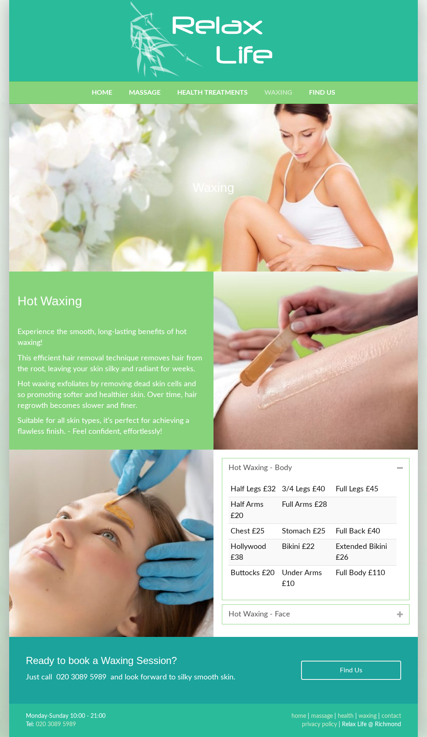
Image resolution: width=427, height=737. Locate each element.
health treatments (212, 92)
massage (145, 92)
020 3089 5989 (81, 677)
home (102, 92)
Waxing (278, 92)
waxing (368, 716)
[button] (351, 670)
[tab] (315, 468)
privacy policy (319, 724)
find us (322, 92)
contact (391, 716)
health (346, 716)
